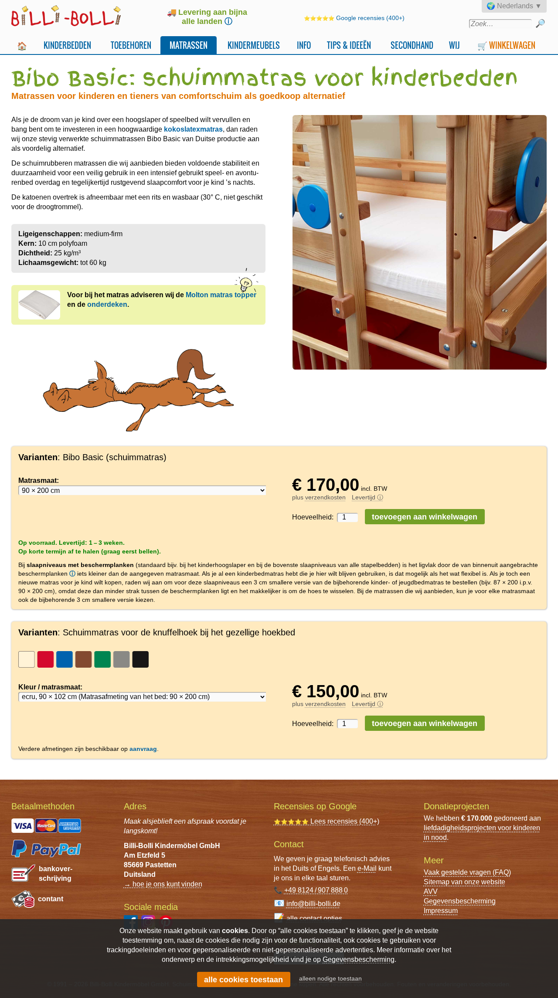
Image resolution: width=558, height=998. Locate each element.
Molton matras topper (221, 295)
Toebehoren (131, 45)
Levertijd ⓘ (367, 497)
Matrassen (189, 45)
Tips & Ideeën (349, 45)
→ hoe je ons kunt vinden (163, 884)
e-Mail (367, 868)
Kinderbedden (67, 45)
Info (304, 45)
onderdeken (107, 304)
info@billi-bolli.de (313, 903)
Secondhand (412, 45)
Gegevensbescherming (460, 901)
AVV (431, 891)
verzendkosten (325, 497)
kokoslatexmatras (193, 129)
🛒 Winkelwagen (506, 45)
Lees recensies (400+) (326, 821)
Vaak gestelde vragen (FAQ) (467, 872)
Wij (454, 45)
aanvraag (143, 748)
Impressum (441, 910)
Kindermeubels (254, 45)
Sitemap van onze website (464, 882)
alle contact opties (314, 918)
